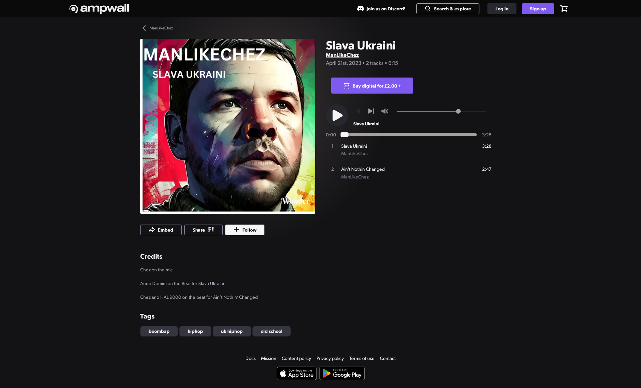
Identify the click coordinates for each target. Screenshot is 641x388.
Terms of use (362, 358)
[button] (227, 126)
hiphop (195, 331)
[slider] (458, 111)
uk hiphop (232, 331)
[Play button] (337, 115)
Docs (250, 358)
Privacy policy (330, 358)
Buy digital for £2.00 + (377, 86)
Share (199, 230)
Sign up (538, 8)
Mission (268, 358)
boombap (159, 331)
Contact (388, 358)
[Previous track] (357, 111)
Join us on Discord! (386, 8)
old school (271, 331)
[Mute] (385, 111)
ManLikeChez (342, 54)
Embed (165, 230)
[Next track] (371, 111)
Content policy (296, 358)
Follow (249, 230)
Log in (501, 8)
